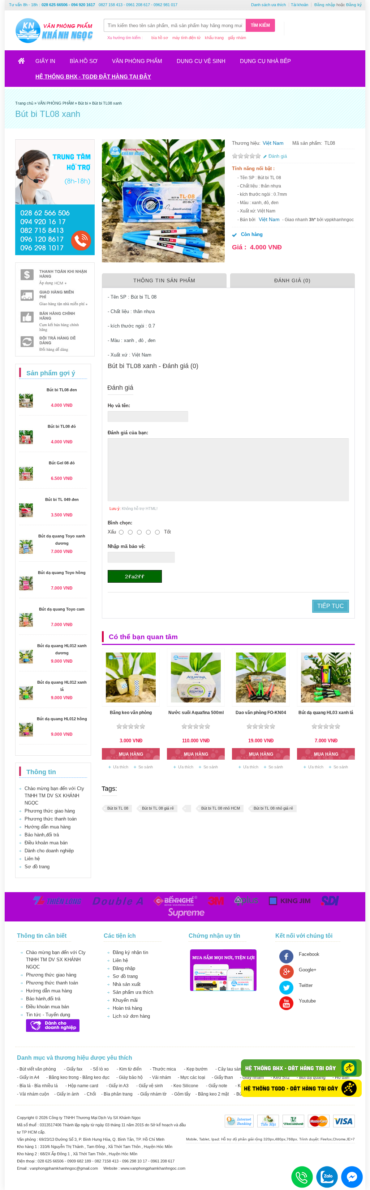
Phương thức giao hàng (50, 811)
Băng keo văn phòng (131, 712)
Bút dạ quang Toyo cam (62, 609)
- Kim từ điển (129, 1069)
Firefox (326, 1139)
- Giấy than (222, 1077)
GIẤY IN (45, 61)
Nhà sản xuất (127, 984)
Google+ (308, 969)
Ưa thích (120, 767)
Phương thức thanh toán (51, 819)
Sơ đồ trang (37, 866)
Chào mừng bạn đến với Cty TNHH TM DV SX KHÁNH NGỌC (54, 796)
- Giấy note (216, 1085)
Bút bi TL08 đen (62, 390)
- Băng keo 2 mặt (212, 1094)
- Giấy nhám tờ (152, 1094)
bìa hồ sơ (159, 37)
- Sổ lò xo (99, 1069)
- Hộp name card (81, 1085)
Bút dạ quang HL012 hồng (62, 719)
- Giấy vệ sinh (149, 1085)
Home (24, 63)
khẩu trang (214, 37)
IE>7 (351, 1139)
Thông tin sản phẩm (164, 280)
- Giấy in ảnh (66, 1094)
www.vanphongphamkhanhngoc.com (153, 1168)
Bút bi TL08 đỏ (62, 426)
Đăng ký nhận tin (130, 952)
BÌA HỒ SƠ (84, 61)
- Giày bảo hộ (129, 1077)
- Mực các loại (191, 1077)
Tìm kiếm (260, 25)
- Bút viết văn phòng (36, 1069)
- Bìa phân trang (117, 1094)
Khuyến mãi (125, 1000)
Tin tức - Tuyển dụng (48, 1014)
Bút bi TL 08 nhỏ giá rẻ (273, 808)
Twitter (306, 985)
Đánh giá (277, 156)
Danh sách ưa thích (268, 5)
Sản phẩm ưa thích (133, 992)
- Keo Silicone (184, 1085)
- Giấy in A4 (28, 1077)
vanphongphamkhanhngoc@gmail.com (64, 1168)
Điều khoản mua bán (46, 842)
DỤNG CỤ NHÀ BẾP (265, 61)
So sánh (145, 767)
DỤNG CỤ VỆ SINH (201, 61)
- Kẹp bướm (195, 1069)
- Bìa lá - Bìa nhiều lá (37, 1085)
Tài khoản (299, 5)
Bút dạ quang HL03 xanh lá (325, 712)
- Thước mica (163, 1069)
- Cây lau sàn (228, 1069)
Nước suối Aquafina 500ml (196, 712)
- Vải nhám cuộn (33, 1094)
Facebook (309, 954)
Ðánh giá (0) (292, 280)
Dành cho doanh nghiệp (49, 850)
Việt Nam (273, 143)
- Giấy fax (73, 1069)
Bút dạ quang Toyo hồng (62, 572)
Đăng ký (354, 5)
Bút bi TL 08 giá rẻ (158, 808)
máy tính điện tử (186, 37)
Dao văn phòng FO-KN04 (261, 712)
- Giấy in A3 (117, 1085)
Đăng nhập (324, 5)
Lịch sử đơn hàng (131, 1016)
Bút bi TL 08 (117, 808)
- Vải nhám (160, 1077)
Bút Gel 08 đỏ (62, 463)
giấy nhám (237, 37)
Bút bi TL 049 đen (62, 499)
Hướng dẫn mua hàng (47, 827)
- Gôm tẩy (181, 1094)
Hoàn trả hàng (127, 1008)
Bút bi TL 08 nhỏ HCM (220, 808)
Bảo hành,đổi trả (42, 834)
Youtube (307, 1001)
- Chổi (90, 1094)
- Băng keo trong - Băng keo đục (77, 1077)
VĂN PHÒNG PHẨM (137, 61)
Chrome (339, 1139)
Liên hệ (32, 858)
